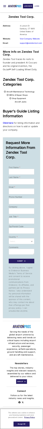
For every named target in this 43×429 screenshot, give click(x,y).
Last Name (14, 177)
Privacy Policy (29, 417)
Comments (13, 247)
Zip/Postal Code (16, 226)
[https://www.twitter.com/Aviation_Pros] (23, 402)
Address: (7, 26)
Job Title (13, 216)
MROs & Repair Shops (18, 95)
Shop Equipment (19, 98)
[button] (4, 6)
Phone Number (15, 197)
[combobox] (21, 241)
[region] (21, 419)
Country (13, 237)
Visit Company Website (30, 39)
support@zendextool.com (31, 43)
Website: (7, 39)
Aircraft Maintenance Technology (21, 92)
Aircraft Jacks (21, 102)
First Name (14, 167)
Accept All (21, 424)
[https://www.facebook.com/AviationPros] (19, 402)
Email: (5, 43)
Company (13, 207)
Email (12, 187)
